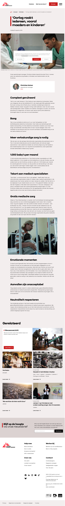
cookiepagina (24, 55)
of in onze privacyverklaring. (33, 55)
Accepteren (36, 59)
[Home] (11, 12)
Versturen (59, 431)
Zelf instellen (19, 59)
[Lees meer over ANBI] (60, 495)
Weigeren (46, 59)
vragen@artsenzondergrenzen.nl (54, 477)
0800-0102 (49, 474)
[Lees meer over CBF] (49, 495)
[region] (32, 57)
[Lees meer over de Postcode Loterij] (55, 495)
